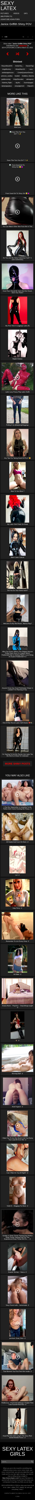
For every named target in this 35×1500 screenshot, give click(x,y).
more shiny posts (17, 763)
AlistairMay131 (20, 69)
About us (14, 1493)
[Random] (17, 54)
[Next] (28, 54)
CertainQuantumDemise (25, 72)
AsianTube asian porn (10, 19)
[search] (32, 1461)
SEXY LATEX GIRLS (17, 1451)
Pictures (5, 13)
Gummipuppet (28, 82)
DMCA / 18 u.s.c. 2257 (24, 1493)
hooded (17, 76)
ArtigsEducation (18, 79)
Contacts (7, 1493)
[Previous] (7, 54)
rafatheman (23, 45)
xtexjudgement (19, 86)
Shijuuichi (30, 86)
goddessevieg (5, 79)
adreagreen (30, 79)
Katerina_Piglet (7, 82)
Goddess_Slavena (28, 76)
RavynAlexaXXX (7, 66)
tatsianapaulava (7, 86)
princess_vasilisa (6, 76)
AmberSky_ (19, 66)
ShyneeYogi (29, 66)
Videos (16, 13)
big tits (18, 82)
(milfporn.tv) (6, 16)
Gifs (26, 13)
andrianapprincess (8, 72)
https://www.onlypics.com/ (10, 1478)
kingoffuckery (6, 69)
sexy (31, 69)
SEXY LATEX (8, 5)
